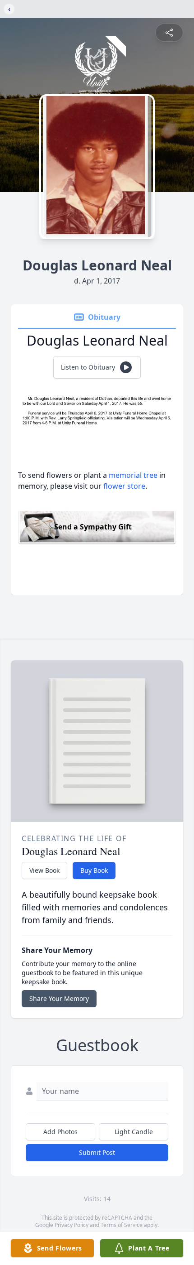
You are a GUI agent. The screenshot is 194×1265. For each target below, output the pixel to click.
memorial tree (133, 475)
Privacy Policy (71, 1225)
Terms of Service (122, 1225)
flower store (124, 486)
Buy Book (94, 870)
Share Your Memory (59, 998)
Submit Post (97, 1152)
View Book (44, 870)
